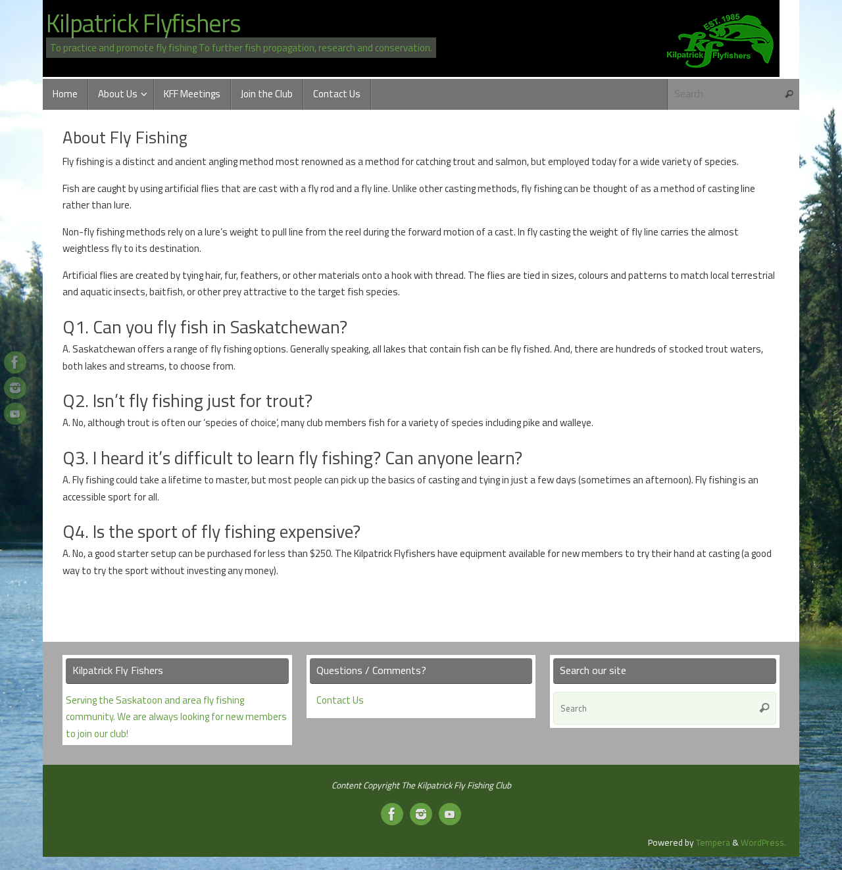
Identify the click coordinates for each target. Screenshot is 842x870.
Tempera (713, 842)
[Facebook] (15, 362)
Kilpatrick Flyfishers (143, 23)
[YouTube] (15, 413)
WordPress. (763, 842)
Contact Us (340, 700)
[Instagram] (15, 388)
